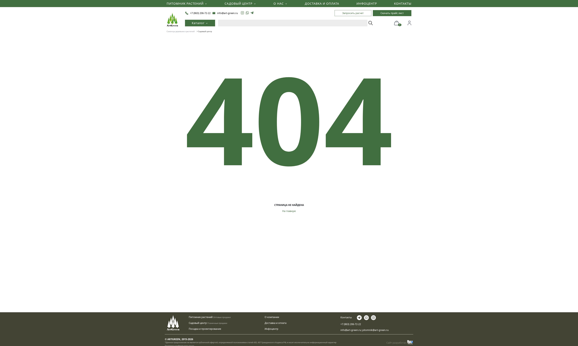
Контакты (346, 317)
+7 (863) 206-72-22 (350, 324)
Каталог (198, 23)
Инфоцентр (271, 328)
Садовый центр (198, 323)
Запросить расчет (353, 13)
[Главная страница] (172, 19)
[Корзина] (396, 23)
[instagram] (242, 13)
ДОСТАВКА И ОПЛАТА (322, 4)
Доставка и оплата (275, 323)
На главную (289, 211)
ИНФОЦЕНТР (366, 4)
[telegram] (251, 13)
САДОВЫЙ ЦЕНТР (239, 4)
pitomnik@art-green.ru (375, 330)
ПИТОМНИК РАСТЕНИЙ (185, 4)
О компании (272, 317)
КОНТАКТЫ (402, 4)
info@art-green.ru (350, 330)
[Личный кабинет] (409, 22)
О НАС (279, 4)
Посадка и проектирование (205, 328)
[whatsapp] (247, 13)
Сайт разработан (396, 342)
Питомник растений (201, 317)
